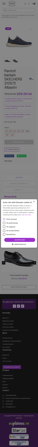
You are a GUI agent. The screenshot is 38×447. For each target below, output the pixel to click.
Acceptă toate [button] (20, 240)
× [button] (34, 201)
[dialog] (19, 223)
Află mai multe (26, 215)
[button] (19, 244)
